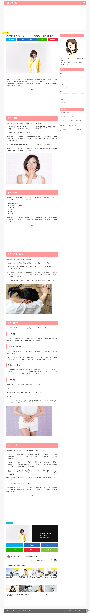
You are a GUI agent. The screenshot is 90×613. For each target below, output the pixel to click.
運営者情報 (8, 610)
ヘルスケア (10, 522)
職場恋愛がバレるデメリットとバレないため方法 (70, 130)
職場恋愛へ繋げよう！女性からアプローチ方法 (70, 121)
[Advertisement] (45, 18)
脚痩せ (61, 91)
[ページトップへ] (87, 611)
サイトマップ (27, 610)
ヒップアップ (63, 87)
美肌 (61, 76)
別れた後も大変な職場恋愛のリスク (68, 125)
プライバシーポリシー (17, 610)
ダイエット (62, 84)
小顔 (61, 80)
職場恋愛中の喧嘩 (64, 112)
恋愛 (61, 73)
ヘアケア (62, 95)
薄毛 (62, 99)
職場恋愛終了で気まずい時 (66, 116)
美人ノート (72, 610)
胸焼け (15, 522)
